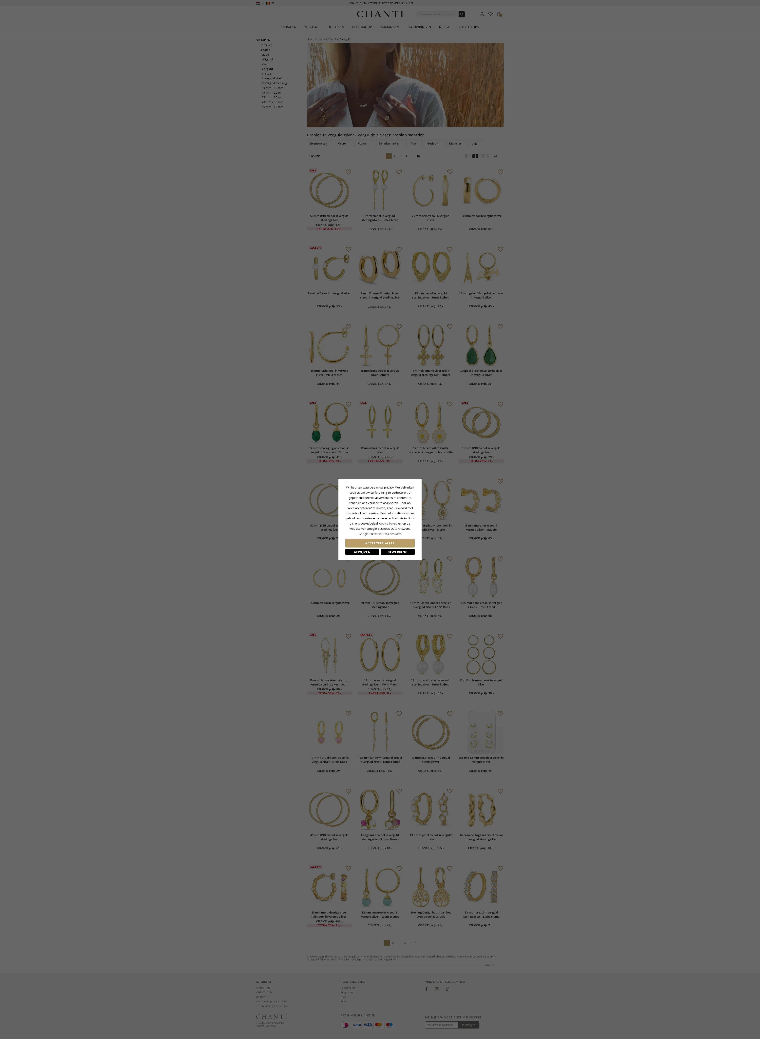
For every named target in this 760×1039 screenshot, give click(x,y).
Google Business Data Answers (380, 534)
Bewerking (398, 552)
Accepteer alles (380, 543)
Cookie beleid (388, 523)
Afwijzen (362, 552)
